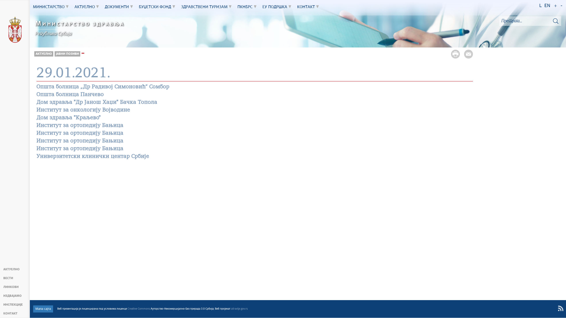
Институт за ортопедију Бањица (79, 125)
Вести (8, 278)
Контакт (10, 313)
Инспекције (13, 304)
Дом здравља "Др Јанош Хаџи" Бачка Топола (96, 102)
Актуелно (11, 269)
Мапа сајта (43, 308)
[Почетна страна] (15, 30)
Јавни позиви (67, 53)
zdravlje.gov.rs (239, 309)
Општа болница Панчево (70, 95)
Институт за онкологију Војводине (83, 110)
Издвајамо (12, 295)
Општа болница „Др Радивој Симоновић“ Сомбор (102, 87)
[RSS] (560, 308)
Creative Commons (139, 309)
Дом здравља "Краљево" (68, 118)
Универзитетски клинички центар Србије (92, 156)
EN (547, 6)
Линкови (11, 287)
